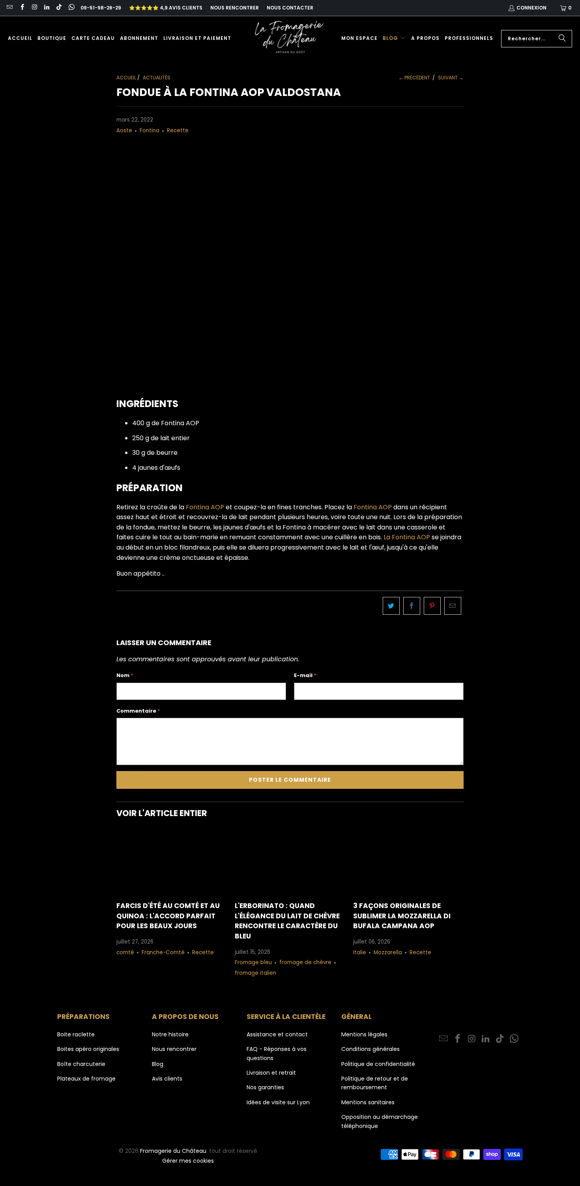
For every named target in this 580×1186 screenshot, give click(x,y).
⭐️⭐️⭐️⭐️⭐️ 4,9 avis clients (165, 7)
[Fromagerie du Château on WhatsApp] (70, 7)
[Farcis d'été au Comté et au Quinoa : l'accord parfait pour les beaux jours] (171, 862)
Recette (178, 130)
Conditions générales (370, 1049)
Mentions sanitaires (368, 1102)
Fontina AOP (204, 507)
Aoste (124, 130)
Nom (124, 675)
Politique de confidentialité (378, 1064)
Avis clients (167, 1079)
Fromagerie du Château (173, 1151)
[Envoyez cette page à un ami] (452, 606)
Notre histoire (170, 1034)
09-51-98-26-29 (100, 7)
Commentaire (138, 711)
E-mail (305, 675)
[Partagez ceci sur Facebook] (411, 606)
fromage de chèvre (305, 962)
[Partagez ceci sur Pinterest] (432, 606)
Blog (157, 1064)
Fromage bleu (253, 962)
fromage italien (255, 973)
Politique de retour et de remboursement (374, 1083)
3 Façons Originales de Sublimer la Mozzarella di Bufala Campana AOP (402, 916)
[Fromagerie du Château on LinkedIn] (46, 7)
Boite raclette (76, 1034)
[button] (394, 38)
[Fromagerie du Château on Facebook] (21, 7)
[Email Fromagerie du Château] (9, 7)
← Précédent (414, 77)
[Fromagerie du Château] (291, 38)
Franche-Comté (163, 952)
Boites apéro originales (88, 1049)
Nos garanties (265, 1087)
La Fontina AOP (406, 537)
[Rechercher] (562, 38)
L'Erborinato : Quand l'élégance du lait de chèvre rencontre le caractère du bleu (287, 921)
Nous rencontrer (234, 7)
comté (125, 952)
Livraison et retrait (271, 1073)
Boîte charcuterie (81, 1064)
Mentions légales (364, 1034)
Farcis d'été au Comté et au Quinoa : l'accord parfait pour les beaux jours (168, 916)
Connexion (531, 7)
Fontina (149, 130)
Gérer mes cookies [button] (188, 1161)
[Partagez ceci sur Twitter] (391, 606)
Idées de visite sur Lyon (278, 1102)
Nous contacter (290, 7)
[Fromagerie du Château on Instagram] (34, 7)
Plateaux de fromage (86, 1079)
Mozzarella (388, 952)
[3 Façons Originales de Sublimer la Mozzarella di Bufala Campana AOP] (408, 862)
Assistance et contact (277, 1034)
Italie (359, 952)
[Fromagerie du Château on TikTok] (58, 7)
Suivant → (451, 77)
